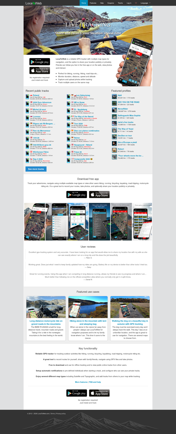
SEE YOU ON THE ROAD (128, 102)
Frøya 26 (78, 152)
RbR (120, 95)
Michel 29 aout (39, 109)
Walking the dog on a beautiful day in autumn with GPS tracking (130, 322)
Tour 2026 (78, 123)
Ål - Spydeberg (80, 109)
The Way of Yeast (125, 129)
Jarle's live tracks (125, 122)
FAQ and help (95, 382)
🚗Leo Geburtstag (82, 95)
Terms (53, 413)
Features (93, 3)
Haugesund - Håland (83, 145)
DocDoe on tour (125, 135)
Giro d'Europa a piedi (127, 142)
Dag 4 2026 (38, 159)
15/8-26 (36, 137)
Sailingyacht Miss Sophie (129, 115)
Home (84, 3)
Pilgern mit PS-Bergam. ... (44, 123)
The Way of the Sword (83, 116)
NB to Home (79, 102)
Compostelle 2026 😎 (83, 159)
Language (144, 3)
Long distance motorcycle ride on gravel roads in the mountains (46, 322)
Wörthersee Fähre (41, 152)
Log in (129, 3)
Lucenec (37, 116)
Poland (36, 95)
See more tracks (36, 168)
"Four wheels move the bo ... (130, 155)
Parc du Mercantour (41, 130)
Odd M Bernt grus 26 (42, 145)
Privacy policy (61, 413)
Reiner (77, 137)
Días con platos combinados (86, 130)
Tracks (120, 3)
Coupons (110, 3)
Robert (121, 149)
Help (102, 3)
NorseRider (123, 108)
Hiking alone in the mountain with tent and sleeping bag (88, 322)
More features (81, 382)
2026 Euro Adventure (42, 102)
